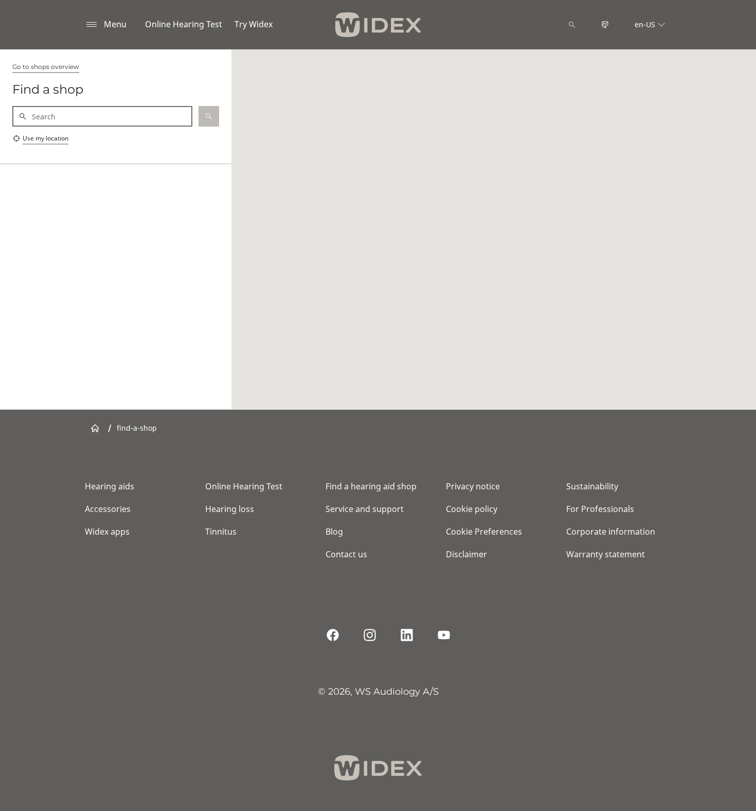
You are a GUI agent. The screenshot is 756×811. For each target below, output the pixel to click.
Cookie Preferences (484, 531)
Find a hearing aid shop (371, 486)
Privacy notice (473, 486)
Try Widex (254, 24)
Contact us (346, 554)
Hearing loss (229, 509)
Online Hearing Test (183, 24)
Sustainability (592, 486)
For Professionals (600, 509)
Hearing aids (109, 486)
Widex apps (107, 531)
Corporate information (610, 531)
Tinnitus (221, 531)
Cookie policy (471, 509)
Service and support (365, 509)
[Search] (572, 24)
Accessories (108, 509)
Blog (334, 531)
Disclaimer (466, 554)
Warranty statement (605, 554)
